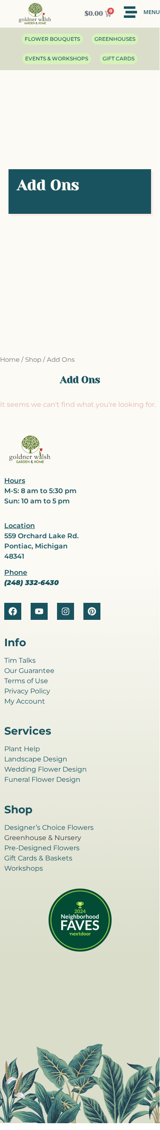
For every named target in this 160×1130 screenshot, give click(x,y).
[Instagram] (65, 611)
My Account (24, 701)
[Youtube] (39, 611)
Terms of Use (26, 681)
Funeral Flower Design (42, 779)
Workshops (23, 868)
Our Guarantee (29, 671)
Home (10, 359)
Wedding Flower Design (45, 769)
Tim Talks (20, 660)
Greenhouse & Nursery (42, 838)
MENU (151, 12)
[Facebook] (12, 611)
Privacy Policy (27, 691)
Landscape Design (35, 759)
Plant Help (22, 749)
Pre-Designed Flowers (42, 848)
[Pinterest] (91, 611)
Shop (33, 359)
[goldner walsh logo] (30, 462)
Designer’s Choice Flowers (49, 827)
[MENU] (130, 12)
